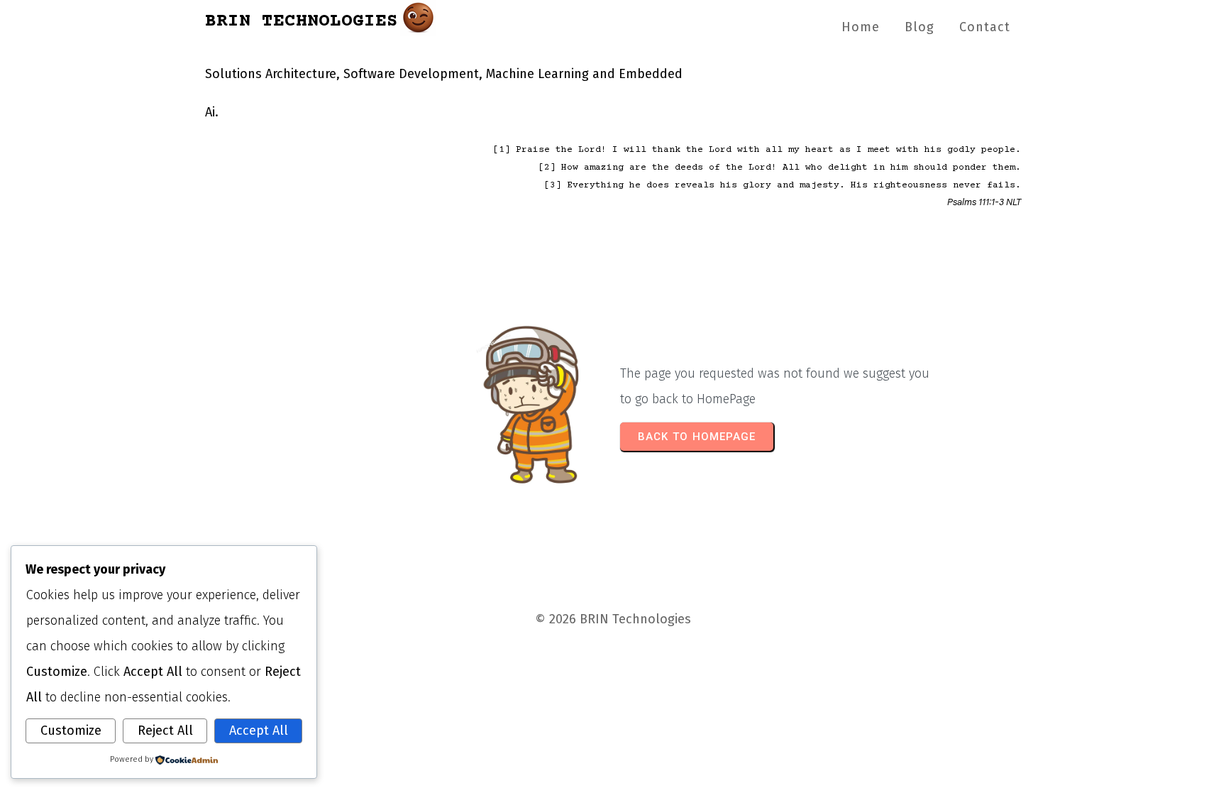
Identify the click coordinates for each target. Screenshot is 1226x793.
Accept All (258, 730)
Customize (70, 730)
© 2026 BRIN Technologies (613, 619)
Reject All (165, 730)
